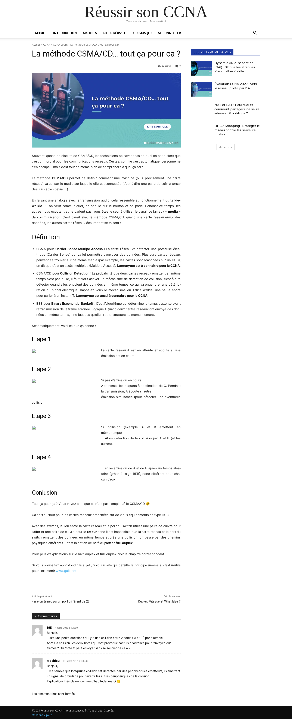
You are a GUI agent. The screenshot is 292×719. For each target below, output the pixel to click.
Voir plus (224, 147)
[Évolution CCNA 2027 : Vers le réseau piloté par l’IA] (201, 89)
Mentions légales (42, 715)
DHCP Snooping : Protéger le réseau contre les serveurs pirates (237, 130)
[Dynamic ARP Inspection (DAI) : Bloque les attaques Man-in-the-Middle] (201, 68)
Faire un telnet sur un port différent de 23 (61, 601)
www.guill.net (66, 571)
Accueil (41, 33)
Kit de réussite (115, 33)
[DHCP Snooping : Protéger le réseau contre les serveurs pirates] (201, 131)
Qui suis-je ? (142, 33)
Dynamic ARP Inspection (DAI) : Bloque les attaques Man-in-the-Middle (234, 67)
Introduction (65, 33)
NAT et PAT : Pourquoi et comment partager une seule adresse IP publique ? (237, 109)
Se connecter (169, 33)
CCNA (46, 44)
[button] (255, 33)
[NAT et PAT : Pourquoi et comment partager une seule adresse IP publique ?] (201, 110)
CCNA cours (60, 44)
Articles (90, 33)
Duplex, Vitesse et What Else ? (159, 601)
